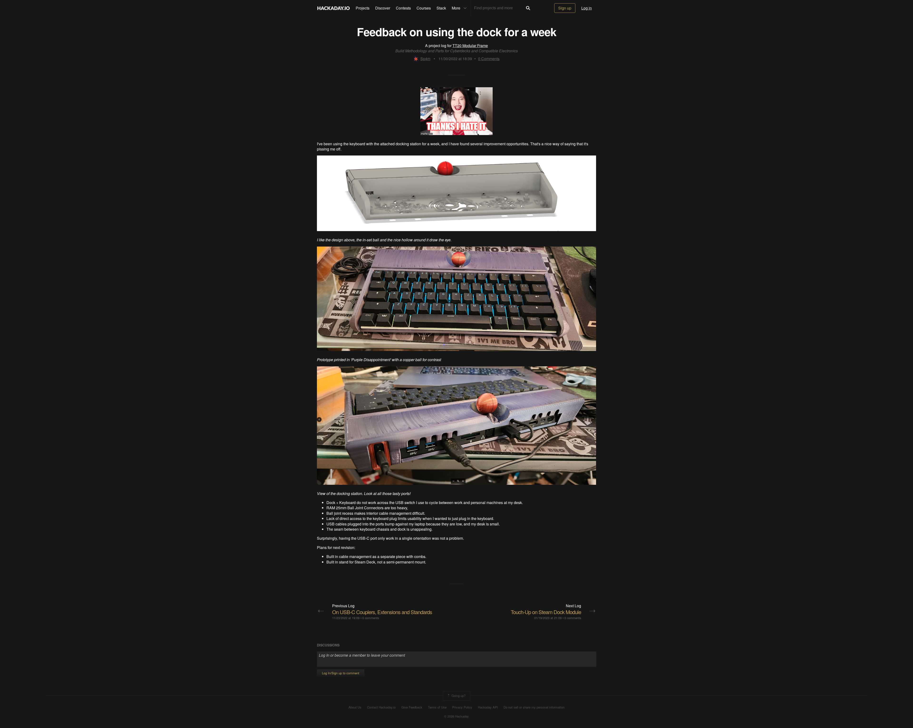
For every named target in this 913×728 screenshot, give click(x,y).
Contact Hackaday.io (381, 707)
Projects (362, 8)
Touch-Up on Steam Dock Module (546, 612)
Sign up (564, 8)
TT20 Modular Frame (470, 45)
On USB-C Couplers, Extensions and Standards (382, 612)
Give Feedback (411, 707)
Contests (403, 8)
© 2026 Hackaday (456, 716)
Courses (424, 8)
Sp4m (425, 58)
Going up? (458, 695)
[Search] (528, 8)
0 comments (370, 618)
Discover (382, 8)
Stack (441, 8)
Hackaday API (488, 707)
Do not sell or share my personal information (534, 707)
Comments (489, 58)
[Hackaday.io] (333, 8)
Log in (586, 8)
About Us (355, 707)
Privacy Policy (462, 707)
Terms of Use (437, 707)
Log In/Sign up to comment (340, 673)
